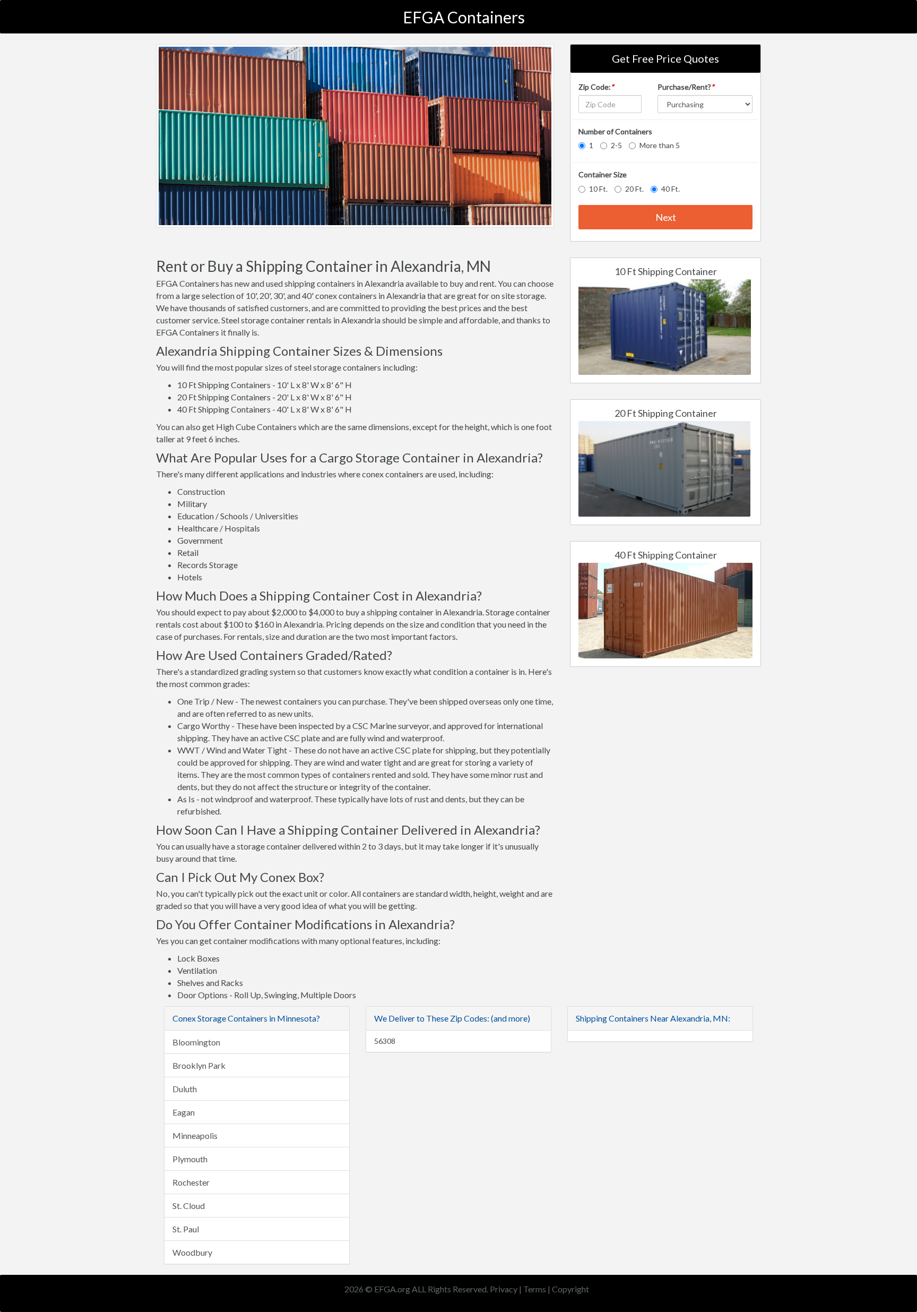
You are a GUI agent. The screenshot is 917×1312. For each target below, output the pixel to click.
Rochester (191, 1182)
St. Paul (185, 1229)
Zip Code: (596, 86)
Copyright (570, 1289)
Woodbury (192, 1252)
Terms (534, 1289)
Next (665, 217)
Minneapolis (195, 1135)
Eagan (183, 1112)
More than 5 (659, 145)
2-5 (616, 145)
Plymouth (189, 1159)
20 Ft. (634, 188)
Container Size (602, 174)
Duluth (184, 1089)
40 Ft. (670, 188)
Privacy (503, 1289)
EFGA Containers (464, 17)
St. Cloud (188, 1205)
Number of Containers (615, 131)
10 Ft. (598, 188)
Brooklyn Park (199, 1065)
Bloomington (196, 1042)
